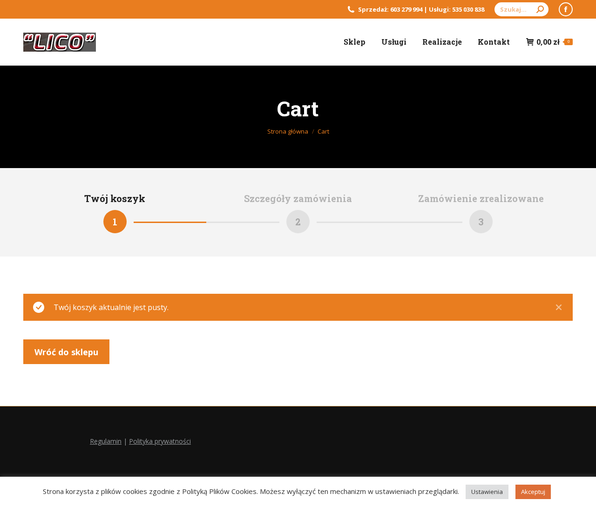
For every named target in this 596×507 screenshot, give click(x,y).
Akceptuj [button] (533, 491)
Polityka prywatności (160, 441)
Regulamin (106, 441)
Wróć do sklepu (66, 352)
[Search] (540, 9)
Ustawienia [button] (487, 491)
